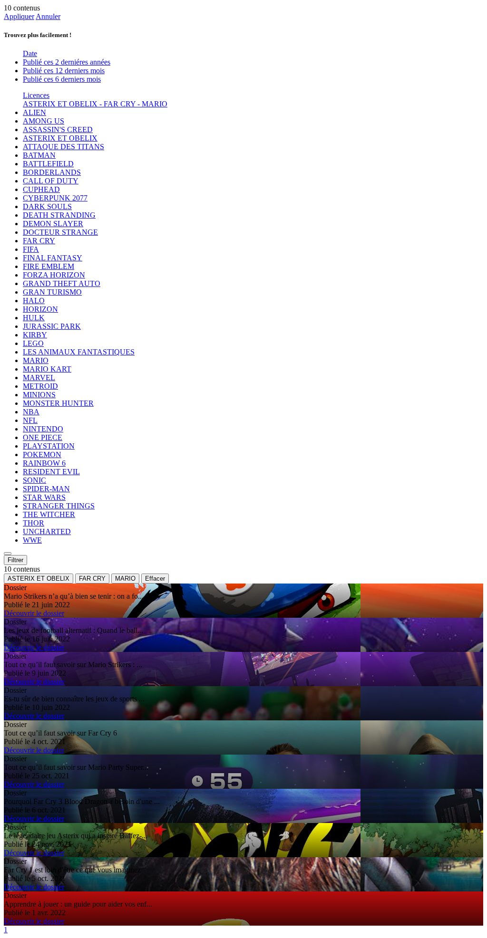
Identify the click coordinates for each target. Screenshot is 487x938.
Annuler (48, 16)
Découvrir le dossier (34, 613)
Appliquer (19, 16)
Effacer (155, 578)
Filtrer (15, 560)
